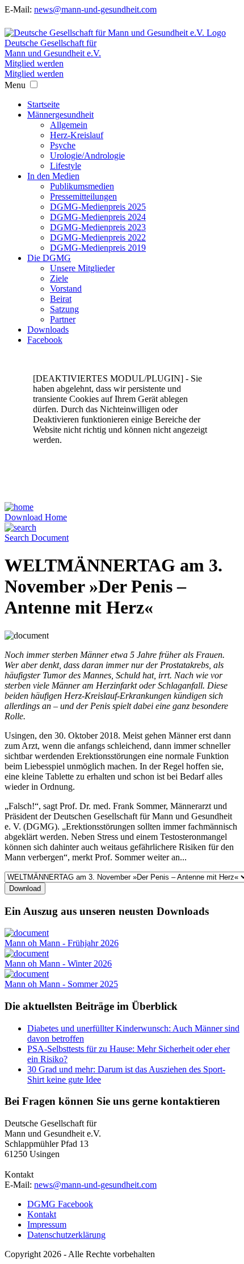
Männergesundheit (60, 114)
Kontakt (41, 1214)
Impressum (46, 1224)
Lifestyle (65, 166)
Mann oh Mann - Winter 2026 (58, 963)
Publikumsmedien (82, 186)
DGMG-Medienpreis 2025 (98, 207)
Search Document (37, 537)
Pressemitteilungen (83, 196)
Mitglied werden (34, 63)
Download (25, 888)
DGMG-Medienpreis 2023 (98, 227)
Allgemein (68, 125)
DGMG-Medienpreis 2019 (98, 247)
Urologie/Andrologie (87, 155)
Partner (62, 319)
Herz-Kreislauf (76, 135)
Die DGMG (49, 258)
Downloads (48, 329)
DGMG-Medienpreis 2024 (98, 217)
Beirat (60, 299)
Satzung (64, 309)
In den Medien (53, 176)
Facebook (44, 340)
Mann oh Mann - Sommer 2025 (61, 984)
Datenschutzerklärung (66, 1235)
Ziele (59, 278)
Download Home (36, 517)
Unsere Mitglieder (82, 268)
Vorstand (66, 288)
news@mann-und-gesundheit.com (95, 9)
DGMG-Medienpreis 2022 (98, 237)
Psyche (62, 145)
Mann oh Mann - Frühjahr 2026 (62, 943)
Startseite (43, 104)
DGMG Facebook (60, 1204)
